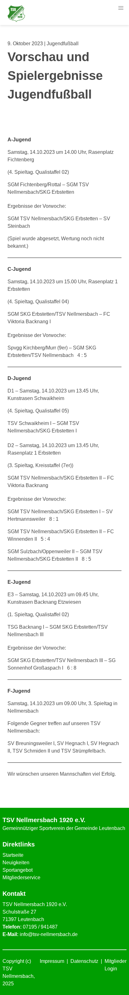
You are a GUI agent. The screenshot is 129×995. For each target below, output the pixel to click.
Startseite (13, 855)
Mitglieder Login (115, 964)
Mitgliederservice (21, 877)
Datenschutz (84, 961)
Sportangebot (18, 870)
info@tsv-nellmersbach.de (49, 934)
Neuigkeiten (16, 862)
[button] (121, 8)
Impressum (52, 961)
